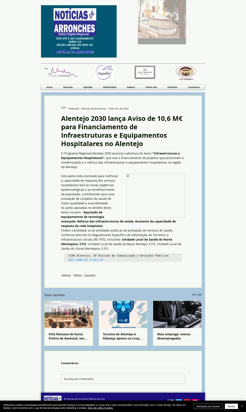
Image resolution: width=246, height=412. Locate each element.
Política (78, 275)
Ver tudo (197, 294)
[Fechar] (242, 406)
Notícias (66, 275)
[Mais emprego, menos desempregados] (177, 314)
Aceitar (231, 406)
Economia (90, 275)
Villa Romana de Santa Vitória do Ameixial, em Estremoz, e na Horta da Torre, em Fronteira (67, 336)
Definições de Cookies (208, 406)
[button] (109, 87)
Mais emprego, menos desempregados (173, 336)
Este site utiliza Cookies (100, 407)
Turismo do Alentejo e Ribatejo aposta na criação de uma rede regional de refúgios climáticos (123, 336)
